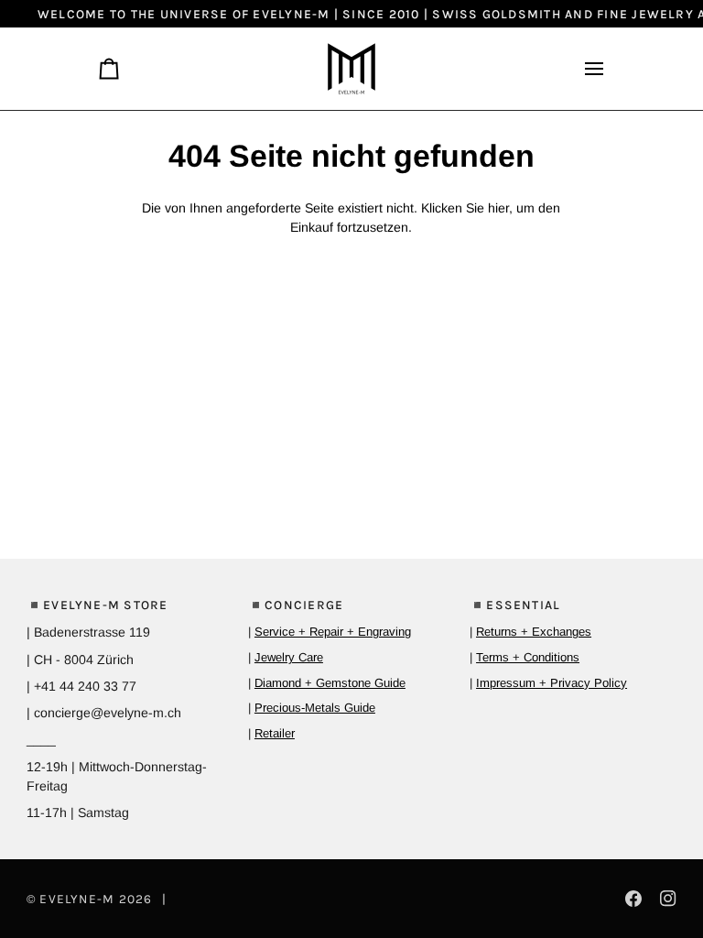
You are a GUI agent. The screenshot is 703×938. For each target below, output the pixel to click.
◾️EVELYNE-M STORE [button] (97, 604)
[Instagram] (668, 898)
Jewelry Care (288, 657)
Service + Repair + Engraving (332, 631)
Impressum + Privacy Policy (551, 683)
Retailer (274, 733)
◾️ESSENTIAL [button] (515, 604)
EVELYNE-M (76, 898)
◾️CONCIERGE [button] (295, 604)
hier (498, 208)
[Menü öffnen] (586, 68)
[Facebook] (633, 898)
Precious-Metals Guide (314, 707)
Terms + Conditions (527, 657)
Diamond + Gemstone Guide (330, 683)
